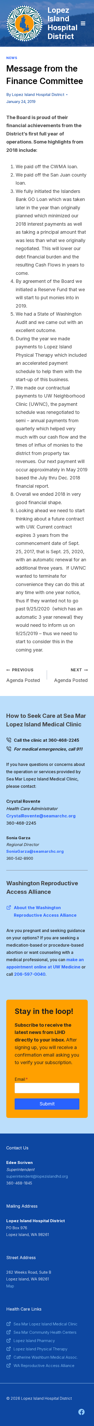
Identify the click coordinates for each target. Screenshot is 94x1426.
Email (21, 1079)
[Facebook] (81, 1412)
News (11, 58)
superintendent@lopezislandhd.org (37, 1176)
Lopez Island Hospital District (38, 94)
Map (10, 1286)
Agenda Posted (23, 675)
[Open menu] (83, 23)
